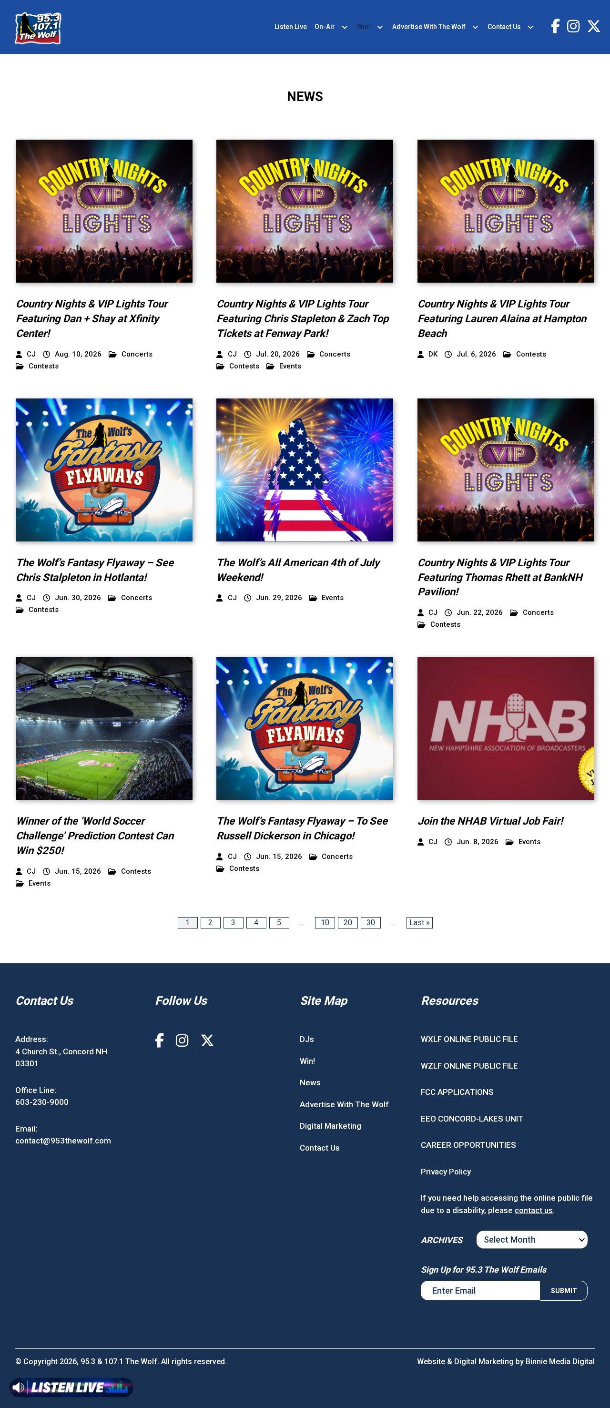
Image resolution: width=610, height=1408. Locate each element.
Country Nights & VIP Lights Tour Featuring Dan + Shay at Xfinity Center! (91, 318)
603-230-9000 (42, 1102)
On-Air (325, 27)
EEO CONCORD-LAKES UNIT (472, 1118)
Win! (363, 27)
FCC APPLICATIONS (457, 1092)
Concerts (137, 354)
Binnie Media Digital (560, 1361)
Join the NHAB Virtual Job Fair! (490, 821)
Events (290, 366)
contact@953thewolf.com (63, 1140)
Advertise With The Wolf (429, 27)
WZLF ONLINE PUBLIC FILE (469, 1066)
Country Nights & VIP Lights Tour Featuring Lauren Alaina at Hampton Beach (501, 318)
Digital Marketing (330, 1126)
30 (370, 922)
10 (325, 922)
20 (348, 922)
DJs (307, 1039)
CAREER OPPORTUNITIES (468, 1145)
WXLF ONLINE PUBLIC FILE (469, 1039)
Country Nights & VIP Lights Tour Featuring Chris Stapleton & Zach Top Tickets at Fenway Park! (302, 318)
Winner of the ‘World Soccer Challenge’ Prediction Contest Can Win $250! (94, 836)
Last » (419, 922)
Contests (44, 366)
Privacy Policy (446, 1171)
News (310, 1082)
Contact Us (504, 27)
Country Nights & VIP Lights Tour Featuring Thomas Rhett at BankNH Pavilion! (499, 577)
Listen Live (290, 27)
